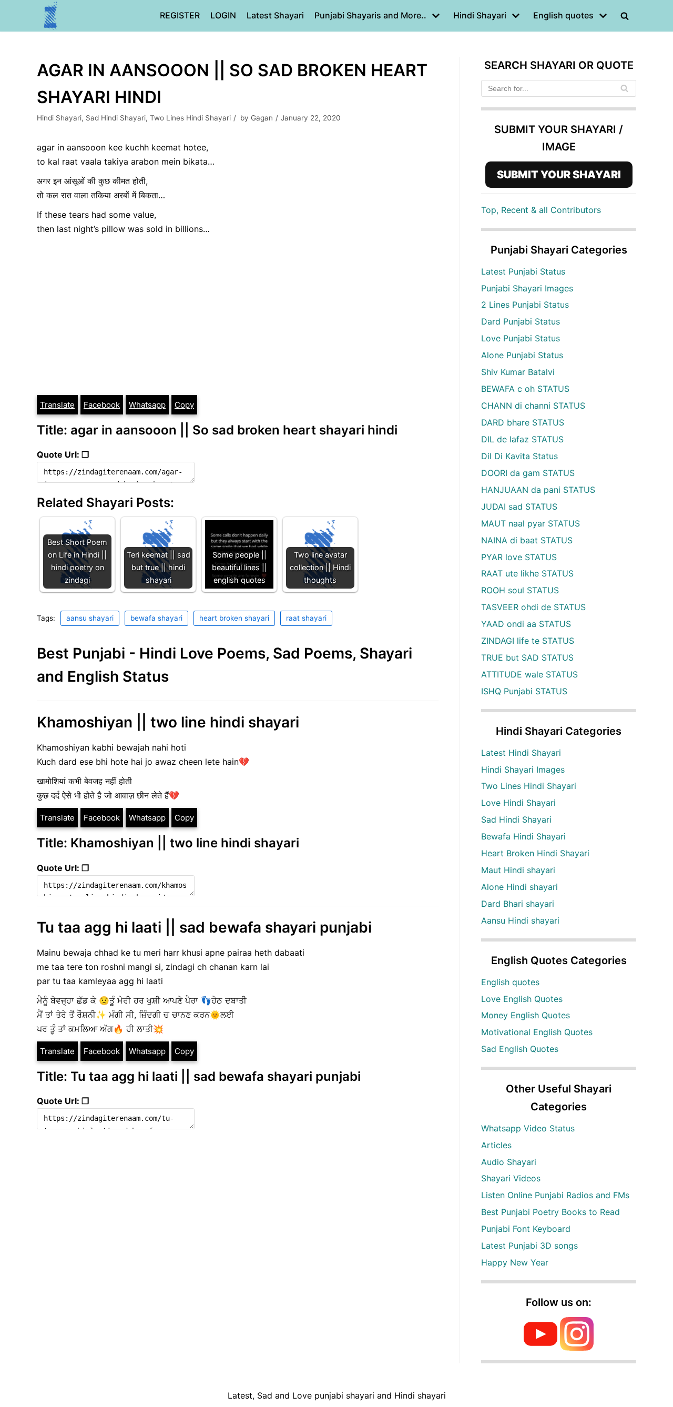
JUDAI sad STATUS (519, 506)
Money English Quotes (525, 1015)
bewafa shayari (156, 618)
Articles (496, 1145)
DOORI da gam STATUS (528, 473)
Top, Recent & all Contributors (541, 210)
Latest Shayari (275, 15)
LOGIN (223, 15)
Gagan (262, 118)
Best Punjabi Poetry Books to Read (550, 1212)
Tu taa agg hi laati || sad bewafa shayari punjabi (204, 927)
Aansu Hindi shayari (520, 920)
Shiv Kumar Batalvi (518, 372)
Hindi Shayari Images (523, 769)
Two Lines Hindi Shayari (190, 118)
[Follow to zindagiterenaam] (577, 1347)
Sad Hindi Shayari (116, 118)
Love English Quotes (522, 999)
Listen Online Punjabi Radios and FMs (555, 1195)
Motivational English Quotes (537, 1032)
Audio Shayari (508, 1162)
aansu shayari (90, 618)
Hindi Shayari (59, 118)
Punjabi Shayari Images (527, 288)
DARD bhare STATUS (522, 422)
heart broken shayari (234, 618)
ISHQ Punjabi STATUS (524, 691)
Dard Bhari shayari (517, 903)
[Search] (624, 88)
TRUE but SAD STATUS (527, 657)
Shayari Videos (511, 1178)
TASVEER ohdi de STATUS (533, 607)
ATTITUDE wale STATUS (529, 674)
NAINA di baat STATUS (527, 540)
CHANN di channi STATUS (533, 405)
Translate (57, 405)
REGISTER (180, 15)
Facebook (102, 405)
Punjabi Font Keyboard (525, 1228)
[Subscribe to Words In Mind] (540, 1347)
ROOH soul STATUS (520, 590)
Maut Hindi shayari (518, 870)
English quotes (510, 982)
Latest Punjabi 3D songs (529, 1245)
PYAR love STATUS (519, 557)
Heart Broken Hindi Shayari (535, 853)
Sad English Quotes (519, 1049)
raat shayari (306, 618)
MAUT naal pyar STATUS (530, 523)
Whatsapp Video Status (528, 1128)
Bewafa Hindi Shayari (523, 836)
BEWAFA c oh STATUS (525, 388)
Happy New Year (514, 1262)
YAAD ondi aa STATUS (526, 624)
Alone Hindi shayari (519, 887)
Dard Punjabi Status (520, 321)
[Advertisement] (238, 315)
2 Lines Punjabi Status (525, 304)
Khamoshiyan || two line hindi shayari (168, 722)
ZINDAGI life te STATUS (527, 640)
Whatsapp (147, 405)
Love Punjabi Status (520, 338)
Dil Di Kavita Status (519, 456)
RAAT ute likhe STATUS (527, 573)
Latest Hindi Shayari (521, 752)
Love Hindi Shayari (518, 802)
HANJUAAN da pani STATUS (538, 489)
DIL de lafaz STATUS (522, 439)
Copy (184, 405)
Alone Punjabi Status (522, 355)
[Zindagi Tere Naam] (51, 16)
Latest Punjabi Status (523, 271)
